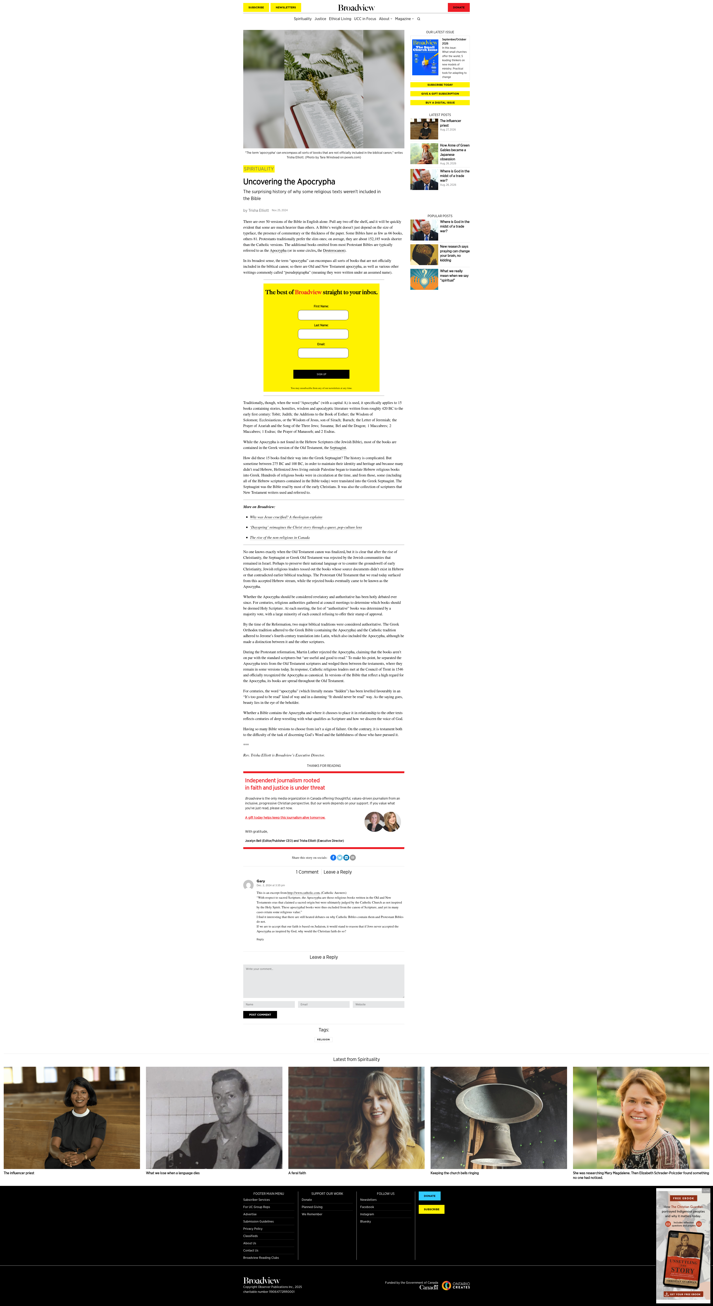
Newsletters (368, 1200)
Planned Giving (312, 1207)
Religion (323, 1039)
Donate (307, 1200)
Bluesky (365, 1221)
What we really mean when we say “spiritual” (454, 275)
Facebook (367, 1207)
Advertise (250, 1214)
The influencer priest (450, 123)
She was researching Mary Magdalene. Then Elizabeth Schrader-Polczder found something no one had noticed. (641, 1175)
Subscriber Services (256, 1200)
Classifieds (250, 1236)
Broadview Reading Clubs (261, 1258)
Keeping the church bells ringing (455, 1173)
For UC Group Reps (256, 1207)
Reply (260, 939)
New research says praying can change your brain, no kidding (455, 253)
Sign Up (321, 374)
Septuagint (338, 447)
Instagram (367, 1214)
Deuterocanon (333, 250)
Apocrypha (278, 250)
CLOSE (706, 1190)
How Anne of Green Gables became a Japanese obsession (455, 152)
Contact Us (250, 1250)
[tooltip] (333, 858)
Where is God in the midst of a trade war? (455, 175)
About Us (249, 1243)
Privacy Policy (253, 1229)
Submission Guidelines (258, 1221)
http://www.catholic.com (303, 892)
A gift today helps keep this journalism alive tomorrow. (285, 817)
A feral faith (297, 1173)
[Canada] (429, 1288)
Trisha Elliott (258, 210)
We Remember (312, 1214)
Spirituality (259, 169)
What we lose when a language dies (173, 1173)
